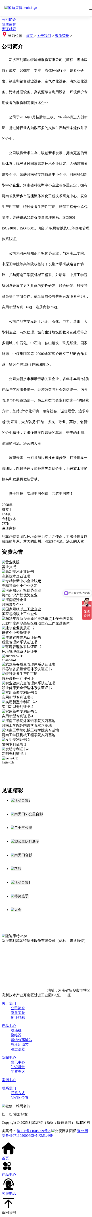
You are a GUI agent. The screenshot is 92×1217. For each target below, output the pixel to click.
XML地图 (46, 1135)
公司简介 (9, 20)
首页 (30, 36)
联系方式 (18, 1093)
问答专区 (18, 1072)
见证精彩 (9, 29)
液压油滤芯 (20, 1044)
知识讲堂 (18, 1067)
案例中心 (9, 1080)
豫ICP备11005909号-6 (33, 1131)
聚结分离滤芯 (21, 1040)
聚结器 (16, 1035)
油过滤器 (18, 1049)
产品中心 (9, 1026)
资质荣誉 (9, 24)
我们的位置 (20, 1098)
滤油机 (16, 1030)
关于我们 (44, 36)
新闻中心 (9, 1057)
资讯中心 (18, 1062)
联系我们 (9, 1088)
